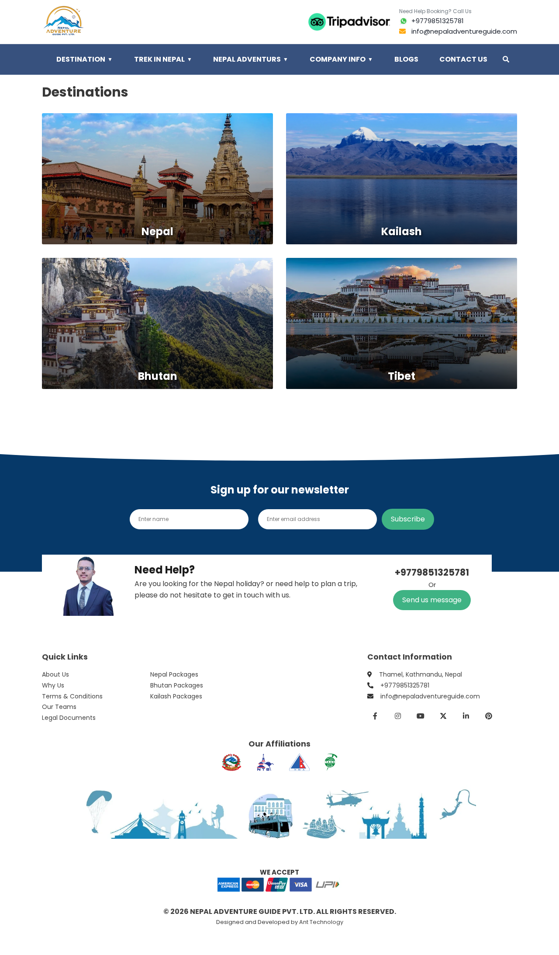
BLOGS (406, 59)
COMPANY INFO (341, 59)
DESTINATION (84, 59)
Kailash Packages (176, 696)
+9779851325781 (404, 685)
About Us (55, 674)
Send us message (432, 600)
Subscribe (408, 519)
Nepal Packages (174, 674)
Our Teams (59, 706)
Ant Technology (321, 922)
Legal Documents (69, 717)
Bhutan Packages (176, 685)
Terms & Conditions (72, 696)
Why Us (53, 685)
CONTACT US (463, 59)
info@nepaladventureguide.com (430, 696)
